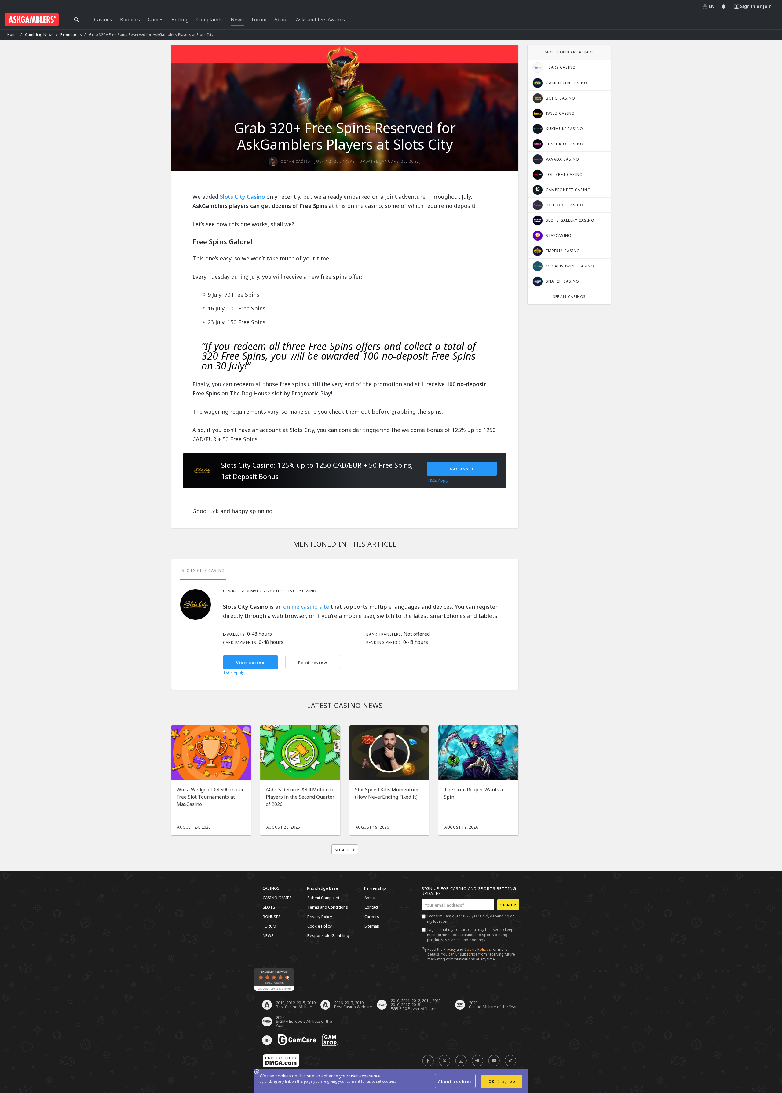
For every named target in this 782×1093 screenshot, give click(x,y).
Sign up (508, 904)
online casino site (306, 606)
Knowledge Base (322, 888)
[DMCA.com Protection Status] (281, 1061)
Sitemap (371, 926)
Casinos (271, 888)
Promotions (71, 34)
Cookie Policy (319, 926)
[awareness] (296, 1040)
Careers (371, 916)
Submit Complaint (323, 897)
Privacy (450, 949)
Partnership (375, 888)
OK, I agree (502, 1081)
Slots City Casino (242, 196)
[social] (428, 1061)
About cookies (455, 1081)
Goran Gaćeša (296, 161)
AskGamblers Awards (320, 19)
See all (342, 850)
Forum (269, 926)
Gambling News (39, 34)
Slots (269, 907)
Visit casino (250, 662)
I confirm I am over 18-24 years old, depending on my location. (471, 918)
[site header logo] (32, 19)
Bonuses (272, 916)
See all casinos (569, 296)
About (369, 897)
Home (12, 34)
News (268, 935)
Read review (312, 662)
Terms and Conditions (327, 907)
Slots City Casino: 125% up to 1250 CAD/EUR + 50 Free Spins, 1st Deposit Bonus (317, 470)
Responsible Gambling (328, 935)
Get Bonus (462, 469)
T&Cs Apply (233, 672)
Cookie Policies (477, 949)
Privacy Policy (319, 916)
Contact (371, 907)
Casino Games (277, 897)
